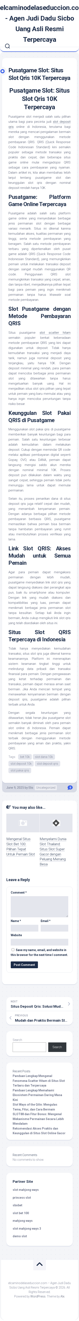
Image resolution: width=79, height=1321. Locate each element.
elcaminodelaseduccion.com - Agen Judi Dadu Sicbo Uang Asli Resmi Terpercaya (39, 23)
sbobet (17, 1205)
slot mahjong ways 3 (27, 1228)
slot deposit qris (47, 763)
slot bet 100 (21, 1213)
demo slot (20, 1236)
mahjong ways (23, 1220)
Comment (19, 892)
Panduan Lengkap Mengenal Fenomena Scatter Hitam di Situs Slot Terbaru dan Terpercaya (39, 1080)
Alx (62, 1296)
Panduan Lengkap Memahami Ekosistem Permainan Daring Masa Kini (37, 1095)
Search (17, 1040)
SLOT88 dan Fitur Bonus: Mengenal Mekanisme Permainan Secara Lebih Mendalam (38, 1118)
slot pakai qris (20, 770)
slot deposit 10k (21, 763)
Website (16, 935)
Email (46, 921)
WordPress (38, 1296)
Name (16, 921)
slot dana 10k (44, 757)
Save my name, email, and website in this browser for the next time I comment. (39, 952)
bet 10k (25, 757)
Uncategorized (45, 787)
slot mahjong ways (26, 1189)
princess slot (22, 1197)
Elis (31, 788)
